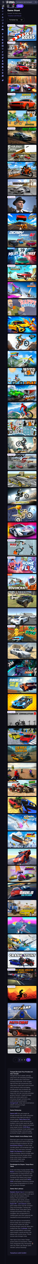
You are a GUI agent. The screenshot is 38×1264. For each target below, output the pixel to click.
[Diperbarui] (2, 20)
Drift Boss (26, 1127)
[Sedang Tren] (2, 17)
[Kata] (2, 45)
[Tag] (2, 80)
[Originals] (2, 23)
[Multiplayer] (2, 26)
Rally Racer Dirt (24, 1119)
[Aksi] (2, 33)
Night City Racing (16, 1151)
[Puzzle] (2, 66)
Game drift (13, 1113)
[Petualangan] (2, 63)
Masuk (20, 6)
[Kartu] (2, 42)
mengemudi (14, 1103)
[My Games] (8, 6)
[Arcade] (2, 36)
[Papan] (2, 60)
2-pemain (24, 1228)
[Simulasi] (2, 69)
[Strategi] (2, 72)
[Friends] (3, 6)
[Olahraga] (2, 57)
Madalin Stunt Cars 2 (17, 1192)
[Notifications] (13, 6)
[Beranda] (2, 8)
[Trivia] (2, 75)
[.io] (2, 39)
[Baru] (2, 14)
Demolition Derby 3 (17, 1146)
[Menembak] (2, 48)
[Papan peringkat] (2, 29)
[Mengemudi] (2, 54)
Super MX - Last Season (18, 1204)
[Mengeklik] (2, 51)
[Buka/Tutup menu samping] (3, 2)
